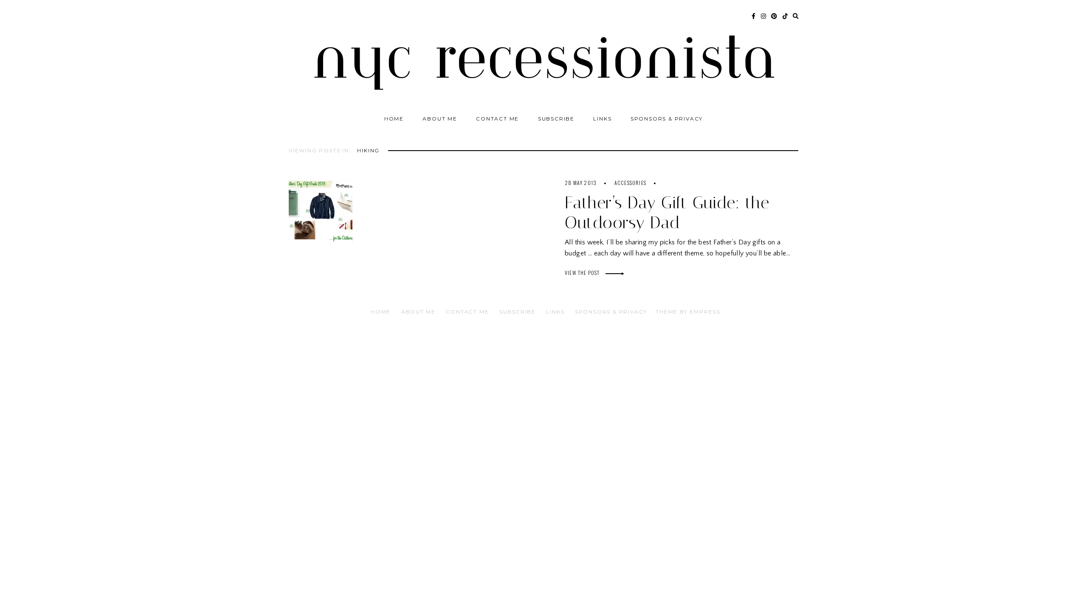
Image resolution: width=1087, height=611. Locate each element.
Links (602, 118)
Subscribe (556, 118)
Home (394, 118)
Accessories (630, 182)
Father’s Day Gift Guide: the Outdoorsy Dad (667, 213)
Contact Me (497, 118)
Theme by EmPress (688, 311)
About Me (439, 118)
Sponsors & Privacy (667, 118)
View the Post (583, 272)
